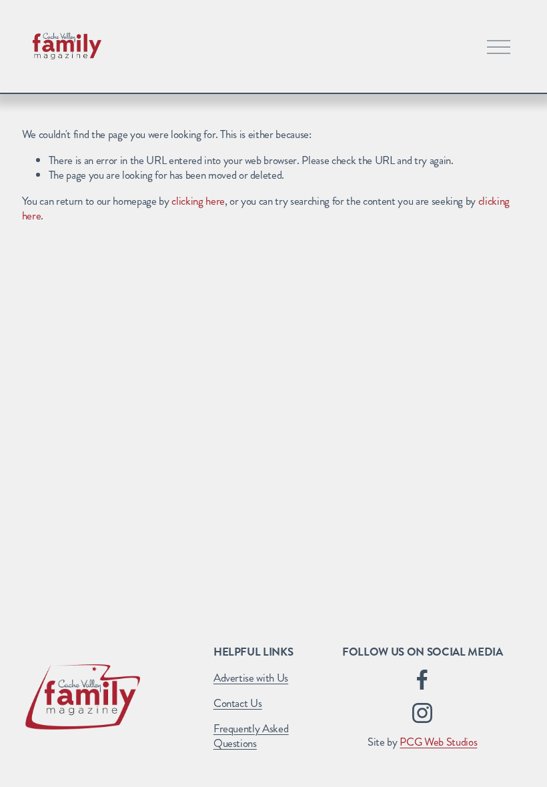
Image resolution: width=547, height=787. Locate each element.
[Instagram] (422, 713)
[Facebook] (422, 679)
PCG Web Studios (438, 741)
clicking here (198, 201)
